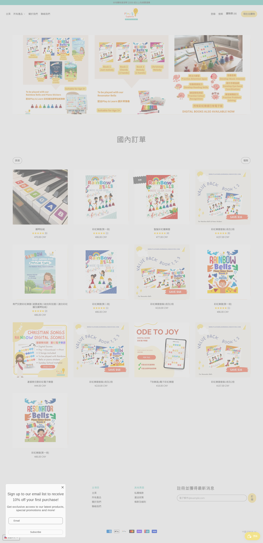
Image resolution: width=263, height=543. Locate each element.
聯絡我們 (45, 13)
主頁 (8, 13)
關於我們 (33, 13)
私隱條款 (139, 492)
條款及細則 (140, 501)
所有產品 (96, 497)
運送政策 (139, 497)
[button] (221, 14)
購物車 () (231, 15)
